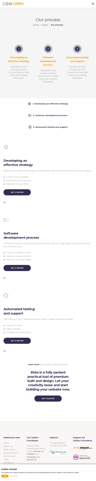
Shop (6, 459)
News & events (10, 453)
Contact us (9, 463)
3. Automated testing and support (50, 127)
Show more (13, 476)
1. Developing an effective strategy (50, 104)
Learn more (33, 364)
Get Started (17, 192)
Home (36, 25)
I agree (5, 476)
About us (8, 446)
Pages (45, 25)
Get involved (9, 456)
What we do (9, 450)
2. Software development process (50, 115)
